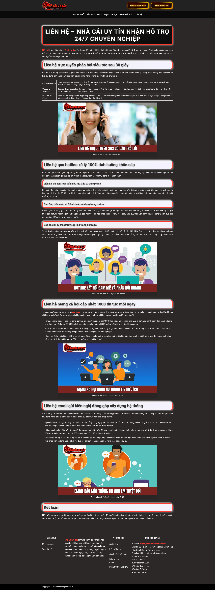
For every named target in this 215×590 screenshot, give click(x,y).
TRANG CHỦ (78, 14)
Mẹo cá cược (111, 14)
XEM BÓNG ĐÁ (162, 5)
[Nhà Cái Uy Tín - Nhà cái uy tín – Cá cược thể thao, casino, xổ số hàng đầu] (54, 5)
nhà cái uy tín (69, 50)
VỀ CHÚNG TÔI (93, 14)
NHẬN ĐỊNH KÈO (138, 5)
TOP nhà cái (126, 14)
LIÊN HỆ (138, 14)
